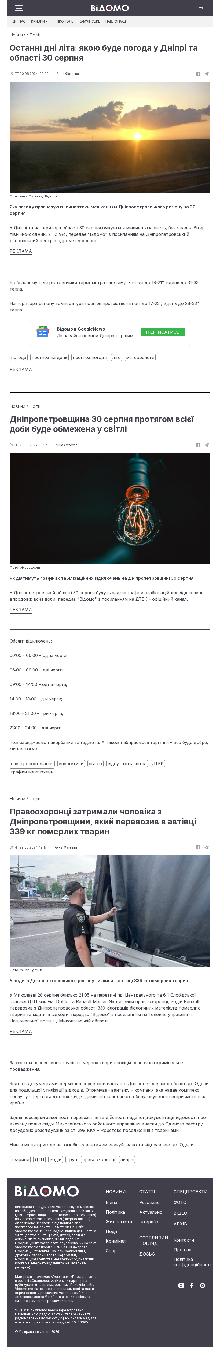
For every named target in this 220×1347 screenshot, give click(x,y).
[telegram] (206, 74)
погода (18, 357)
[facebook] (192, 1285)
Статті (147, 1191)
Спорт (112, 1250)
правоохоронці (98, 1159)
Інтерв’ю (148, 1221)
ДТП (39, 1159)
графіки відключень (32, 772)
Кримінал (116, 1241)
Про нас (182, 1249)
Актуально (150, 1212)
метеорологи (140, 357)
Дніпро (19, 21)
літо (116, 357)
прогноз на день (49, 357)
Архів (180, 1224)
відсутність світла (127, 763)
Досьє (147, 1254)
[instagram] (181, 1285)
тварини (20, 1159)
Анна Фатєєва (68, 74)
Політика (115, 1212)
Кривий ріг (40, 21)
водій (55, 1159)
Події (35, 35)
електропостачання (32, 763)
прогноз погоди (90, 357)
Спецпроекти (191, 1191)
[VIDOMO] (110, 8)
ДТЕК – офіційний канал (161, 599)
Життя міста (119, 1221)
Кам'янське (89, 21)
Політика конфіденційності (192, 1262)
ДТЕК (158, 763)
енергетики (71, 763)
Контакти (184, 1240)
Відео (180, 1213)
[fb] (198, 74)
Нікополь (65, 21)
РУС (201, 8)
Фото (180, 1202)
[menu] (19, 8)
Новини (17, 35)
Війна (111, 1202)
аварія (127, 1159)
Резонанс (149, 1202)
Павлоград (115, 21)
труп (72, 1159)
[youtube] (202, 1285)
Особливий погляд (153, 1240)
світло (95, 763)
